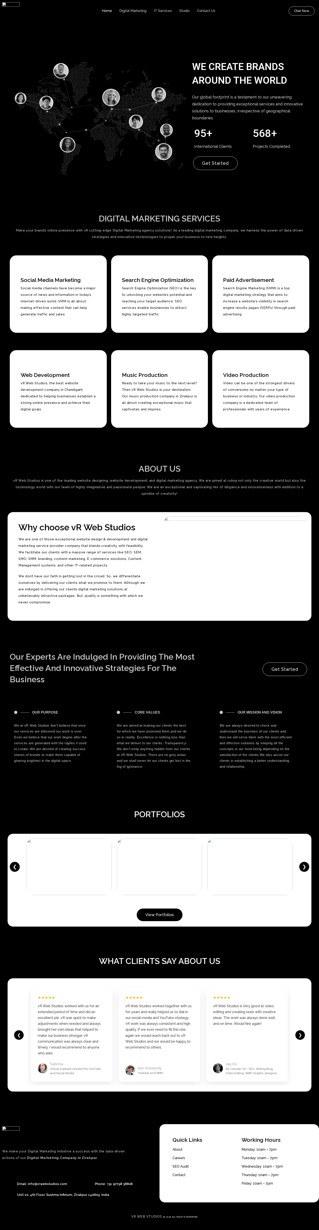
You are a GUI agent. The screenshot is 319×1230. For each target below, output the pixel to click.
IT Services (163, 11)
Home (107, 11)
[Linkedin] (32, 1169)
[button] (302, 11)
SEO (128, 552)
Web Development (45, 375)
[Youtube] (15, 1169)
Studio (184, 11)
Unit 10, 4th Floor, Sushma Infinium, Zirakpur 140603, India (63, 1195)
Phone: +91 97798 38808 (114, 1184)
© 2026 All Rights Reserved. (181, 1217)
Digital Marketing (132, 11)
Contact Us (206, 11)
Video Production (246, 375)
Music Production (145, 375)
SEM (137, 552)
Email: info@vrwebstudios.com (42, 1184)
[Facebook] (6, 1169)
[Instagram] (41, 1169)
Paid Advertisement (248, 280)
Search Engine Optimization (158, 280)
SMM (32, 559)
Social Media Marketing (51, 280)
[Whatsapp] (24, 1169)
